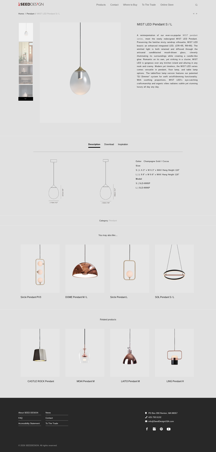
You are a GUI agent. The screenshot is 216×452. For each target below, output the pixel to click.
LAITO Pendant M (130, 381)
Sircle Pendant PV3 (31, 297)
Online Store (167, 5)
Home (21, 13)
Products (101, 5)
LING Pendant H (175, 381)
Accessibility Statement (29, 423)
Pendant (30, 13)
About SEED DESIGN (28, 412)
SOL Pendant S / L (164, 297)
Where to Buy (130, 5)
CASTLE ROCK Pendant (41, 381)
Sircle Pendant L (119, 297)
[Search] (196, 5)
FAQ (20, 418)
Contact (114, 5)
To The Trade (149, 5)
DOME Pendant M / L (76, 297)
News (48, 412)
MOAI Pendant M (85, 381)
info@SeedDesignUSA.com (161, 421)
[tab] (94, 145)
